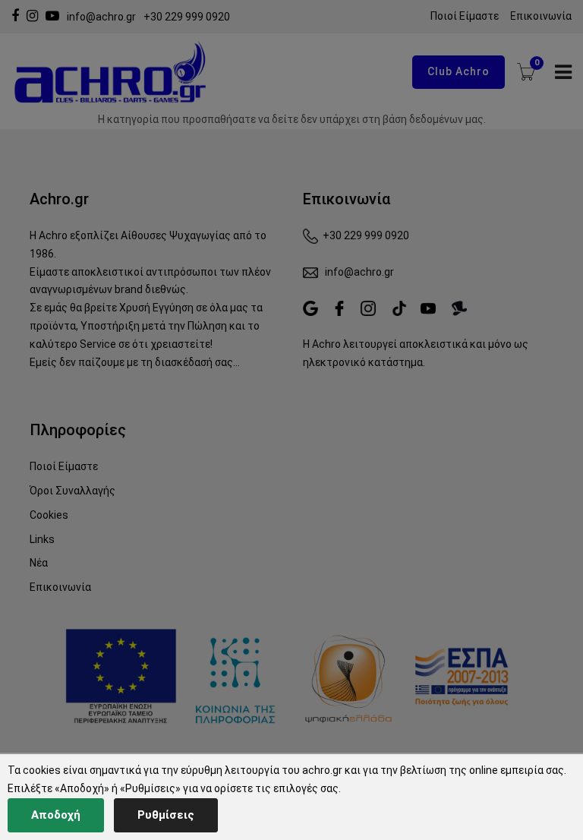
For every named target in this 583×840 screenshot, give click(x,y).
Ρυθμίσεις (165, 815)
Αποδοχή (55, 815)
